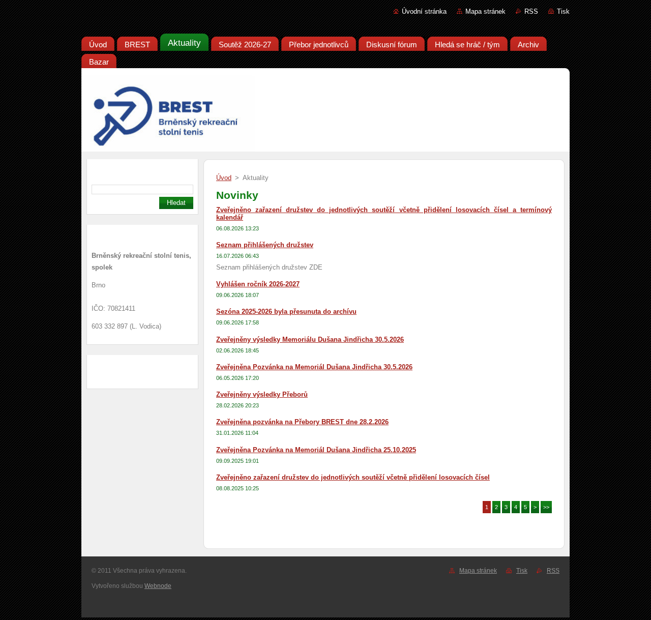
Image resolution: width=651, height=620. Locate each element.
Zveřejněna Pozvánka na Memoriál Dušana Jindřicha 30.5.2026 (314, 367)
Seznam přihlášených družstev (264, 245)
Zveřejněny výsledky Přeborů (262, 394)
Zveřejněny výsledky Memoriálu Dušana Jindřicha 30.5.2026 (310, 339)
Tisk (563, 11)
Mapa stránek (485, 11)
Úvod (223, 178)
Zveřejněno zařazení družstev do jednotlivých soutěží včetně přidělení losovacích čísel (353, 477)
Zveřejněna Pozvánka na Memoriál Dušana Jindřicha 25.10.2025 (316, 450)
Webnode (157, 585)
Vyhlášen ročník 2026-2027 (258, 284)
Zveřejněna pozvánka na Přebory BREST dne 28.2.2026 (302, 422)
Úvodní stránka (424, 11)
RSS (531, 11)
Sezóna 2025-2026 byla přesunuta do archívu (286, 311)
